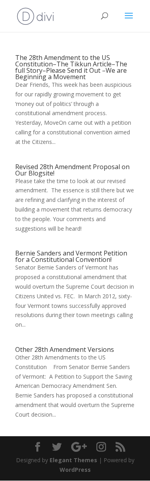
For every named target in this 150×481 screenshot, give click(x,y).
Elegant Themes (73, 460)
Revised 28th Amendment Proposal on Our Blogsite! (72, 170)
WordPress (75, 469)
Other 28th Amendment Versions (64, 349)
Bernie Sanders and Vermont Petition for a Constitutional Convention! (71, 256)
